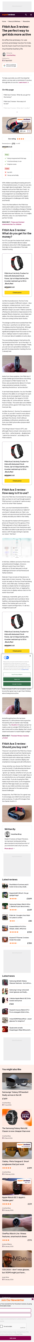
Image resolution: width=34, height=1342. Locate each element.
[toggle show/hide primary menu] (31, 15)
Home (4, 21)
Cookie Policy (25, 669)
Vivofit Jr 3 (15, 725)
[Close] (30, 656)
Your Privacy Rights (17, 674)
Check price (17, 292)
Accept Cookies (17, 684)
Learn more (23, 82)
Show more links (17, 112)
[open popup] (28, 131)
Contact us (6, 1297)
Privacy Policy (18, 1334)
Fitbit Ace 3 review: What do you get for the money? (17, 96)
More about (9, 848)
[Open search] (26, 15)
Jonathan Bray (11, 55)
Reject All (17, 679)
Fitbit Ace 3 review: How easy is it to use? (15, 102)
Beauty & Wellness (14, 21)
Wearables (26, 21)
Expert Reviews (8, 15)
